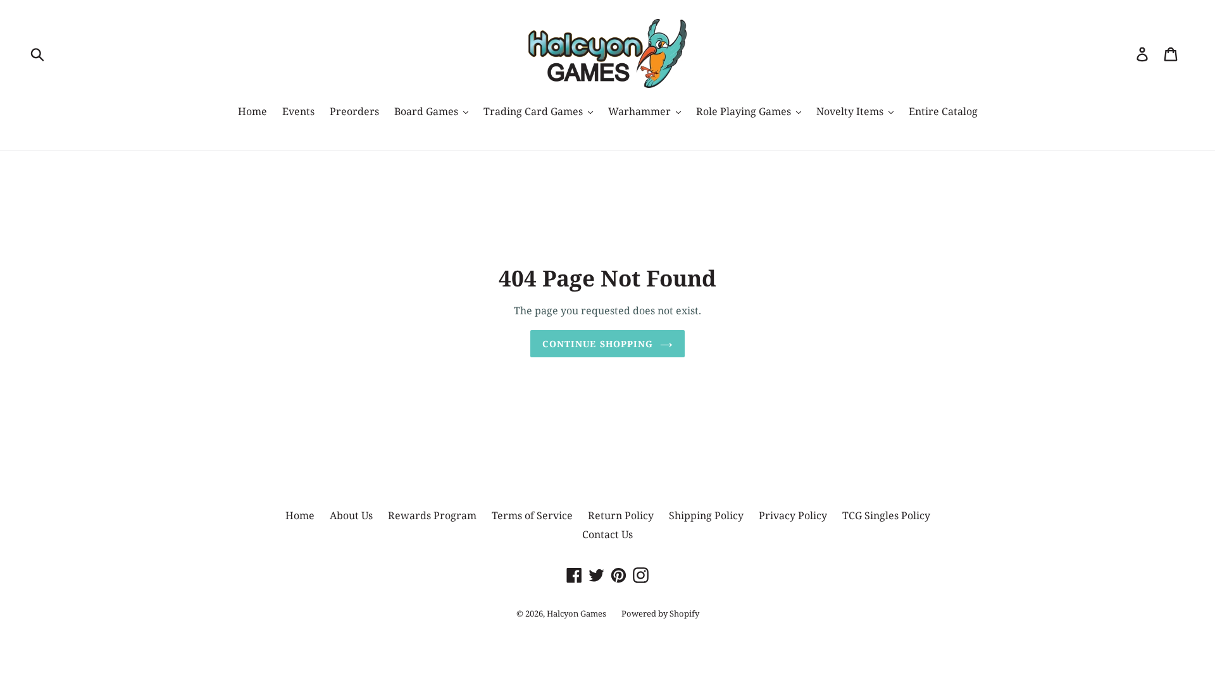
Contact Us (607, 534)
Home (300, 515)
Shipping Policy (706, 515)
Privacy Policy (793, 515)
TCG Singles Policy (886, 515)
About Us (351, 515)
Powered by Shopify (660, 613)
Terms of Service (532, 515)
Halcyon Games (576, 613)
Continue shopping (597, 344)
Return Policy (621, 515)
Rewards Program (432, 515)
